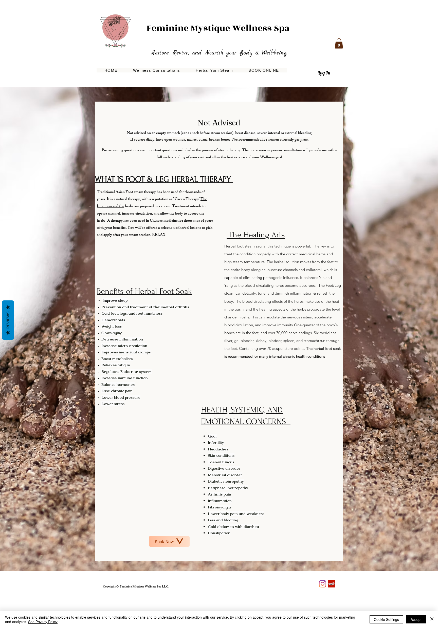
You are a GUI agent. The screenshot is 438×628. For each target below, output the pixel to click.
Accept (416, 619)
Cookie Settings (386, 619)
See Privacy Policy (43, 621)
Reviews (8, 320)
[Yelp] (331, 583)
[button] (339, 43)
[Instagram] (322, 583)
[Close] (432, 619)
